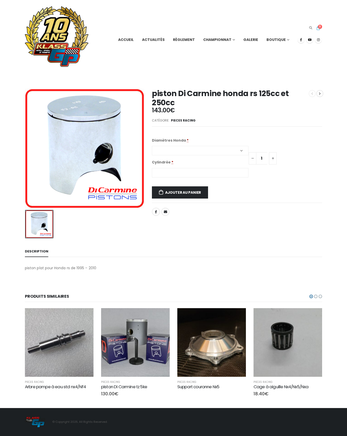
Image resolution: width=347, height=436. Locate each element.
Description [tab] (36, 251)
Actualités (153, 39)
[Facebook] (301, 39)
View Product (85, 314)
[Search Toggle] (310, 28)
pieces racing (183, 120)
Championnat (217, 39)
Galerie (250, 39)
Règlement (184, 39)
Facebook (156, 212)
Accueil (126, 39)
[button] (311, 296)
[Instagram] (318, 39)
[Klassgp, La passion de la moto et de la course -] (56, 36)
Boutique (276, 39)
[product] (59, 342)
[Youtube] (309, 39)
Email (165, 212)
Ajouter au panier (183, 192)
